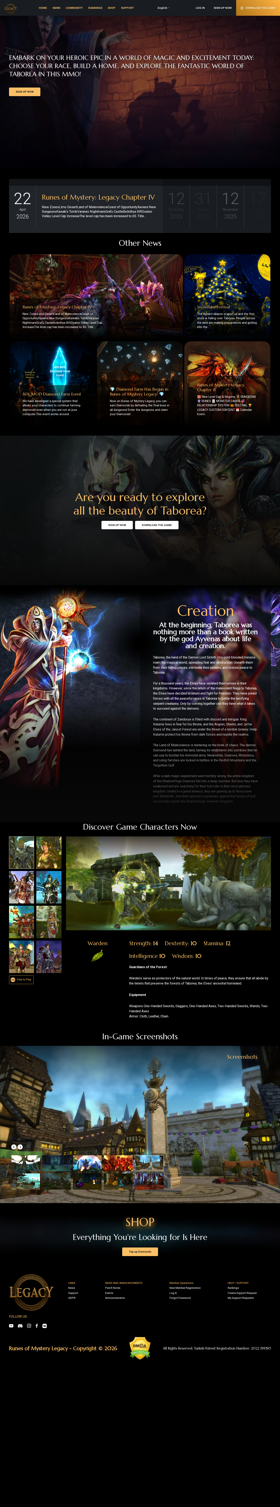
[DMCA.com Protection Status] (140, 1348)
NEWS (56, 7)
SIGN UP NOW (223, 7)
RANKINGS (95, 7)
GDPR (71, 1297)
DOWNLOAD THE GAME (157, 525)
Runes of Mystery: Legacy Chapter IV (98, 197)
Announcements (115, 1297)
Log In (173, 1293)
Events (109, 1293)
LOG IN (200, 7)
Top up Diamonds (140, 1251)
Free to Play (23, 979)
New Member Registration (185, 1287)
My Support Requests (241, 1297)
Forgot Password (180, 1297)
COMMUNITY (74, 7)
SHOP (111, 7)
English (162, 7)
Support (73, 1293)
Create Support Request (242, 1293)
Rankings (233, 1287)
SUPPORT (127, 7)
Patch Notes (112, 1287)
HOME (43, 7)
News (71, 1287)
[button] (13, 1147)
